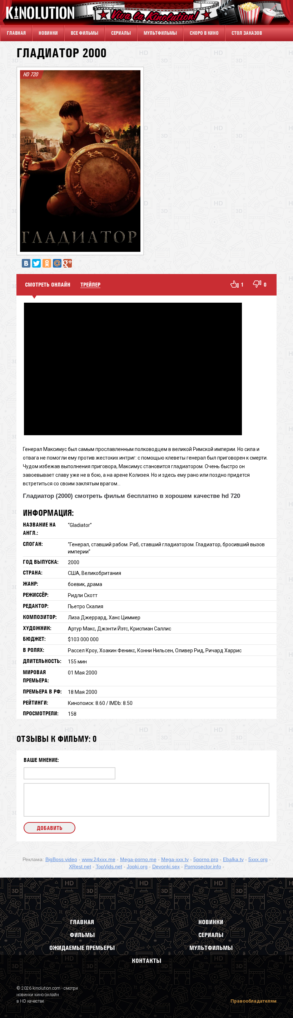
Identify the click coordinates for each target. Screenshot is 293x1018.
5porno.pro (205, 859)
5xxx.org (258, 859)
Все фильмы (84, 33)
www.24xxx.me (98, 859)
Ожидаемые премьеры (82, 948)
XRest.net (80, 866)
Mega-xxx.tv (175, 859)
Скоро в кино (204, 33)
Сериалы (210, 935)
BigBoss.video (61, 859)
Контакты (146, 961)
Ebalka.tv (233, 859)
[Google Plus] (67, 263)
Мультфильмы (160, 33)
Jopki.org (137, 866)
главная (16, 33)
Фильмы (82, 935)
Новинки (48, 33)
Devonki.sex (166, 866)
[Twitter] (36, 263)
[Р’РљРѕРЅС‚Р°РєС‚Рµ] (26, 263)
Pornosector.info (202, 866)
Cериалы (121, 33)
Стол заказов (247, 33)
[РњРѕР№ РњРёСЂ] (57, 263)
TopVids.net (109, 866)
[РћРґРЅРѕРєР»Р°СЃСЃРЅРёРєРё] (47, 263)
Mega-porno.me (138, 859)
